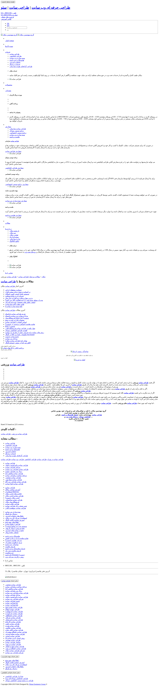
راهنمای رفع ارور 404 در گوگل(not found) (20, 334)
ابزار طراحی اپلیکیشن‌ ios (14, 676)
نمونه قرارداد (14, 237)
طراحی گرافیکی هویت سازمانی (21, 66)
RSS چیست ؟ (10, 326)
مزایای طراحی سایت (12, 467)
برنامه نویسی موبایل (17, 131)
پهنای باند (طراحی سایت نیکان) (16, 341)
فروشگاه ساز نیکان (12, 502)
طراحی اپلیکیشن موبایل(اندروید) (16, 678)
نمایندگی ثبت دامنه (11, 544)
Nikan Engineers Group (37, 684)
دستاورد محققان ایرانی (13, 290)
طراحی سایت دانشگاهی (13, 616)
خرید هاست (9, 553)
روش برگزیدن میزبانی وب (14, 557)
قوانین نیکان (14, 235)
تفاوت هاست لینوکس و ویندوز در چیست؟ (20, 324)
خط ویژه (9, 15)
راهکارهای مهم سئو (12, 522)
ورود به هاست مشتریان (13, 542)
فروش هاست (10, 547)
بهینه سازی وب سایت (17, 58)
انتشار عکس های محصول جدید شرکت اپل (20, 302)
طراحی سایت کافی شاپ (14, 630)
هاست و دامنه (14, 137)
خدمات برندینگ (15, 64)
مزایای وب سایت (11, 339)
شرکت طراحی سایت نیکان (15, 650)
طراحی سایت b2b (11, 605)
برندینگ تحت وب (30, 252)
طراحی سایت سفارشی (13, 480)
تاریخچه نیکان (14, 231)
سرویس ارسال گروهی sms (14, 528)
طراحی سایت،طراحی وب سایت (16, 469)
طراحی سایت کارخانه (13, 622)
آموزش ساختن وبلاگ (12, 490)
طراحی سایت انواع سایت (14, 484)
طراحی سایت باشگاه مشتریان (16, 632)
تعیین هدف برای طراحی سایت (16, 506)
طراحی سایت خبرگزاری (14, 613)
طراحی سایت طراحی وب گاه (15, 482)
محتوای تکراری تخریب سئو (14, 320)
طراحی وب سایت (17, 459)
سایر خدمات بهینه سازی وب (10, 656)
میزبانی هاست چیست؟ (13, 540)
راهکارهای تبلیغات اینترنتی (14, 516)
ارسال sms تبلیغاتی (11, 532)
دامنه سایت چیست (12, 337)
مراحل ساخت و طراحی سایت (16, 475)
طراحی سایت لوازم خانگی (14, 646)
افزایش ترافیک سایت (12, 524)
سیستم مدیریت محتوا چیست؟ (16, 526)
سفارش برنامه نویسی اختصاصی (16, 184)
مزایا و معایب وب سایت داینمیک (16, 316)
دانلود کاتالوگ (14, 241)
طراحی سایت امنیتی (12, 636)
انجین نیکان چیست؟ (12, 498)
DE (8, 23)
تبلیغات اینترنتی (15, 62)
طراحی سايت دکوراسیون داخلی (16, 465)
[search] (8, 30)
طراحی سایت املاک (12, 609)
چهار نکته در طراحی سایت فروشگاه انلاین (20, 328)
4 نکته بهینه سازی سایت (13, 306)
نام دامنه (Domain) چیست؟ (15, 555)
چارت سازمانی (15, 239)
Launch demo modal (8, 2)
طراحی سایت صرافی (13, 618)
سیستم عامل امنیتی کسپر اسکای (17, 294)
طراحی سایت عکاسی (13, 628)
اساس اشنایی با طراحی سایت (16, 322)
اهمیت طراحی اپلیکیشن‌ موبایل (16, 330)
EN (8, 25)
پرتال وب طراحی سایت (13, 471)
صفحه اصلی (9, 40)
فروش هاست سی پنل (13, 551)
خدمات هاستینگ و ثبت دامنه (15, 549)
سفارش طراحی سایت (13, 151)
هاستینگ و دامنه (67, 415)
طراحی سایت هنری (12, 626)
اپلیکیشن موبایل (84, 417)
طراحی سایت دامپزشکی (14, 620)
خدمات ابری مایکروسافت (14, 296)
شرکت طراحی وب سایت (14, 599)
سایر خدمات (10, 581)
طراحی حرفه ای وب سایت (51, 7)
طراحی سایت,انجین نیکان (14, 496)
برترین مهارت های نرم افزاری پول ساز (19, 298)
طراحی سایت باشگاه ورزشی (15, 648)
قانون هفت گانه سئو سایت (14, 304)
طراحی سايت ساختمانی (13, 500)
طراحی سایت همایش (12, 640)
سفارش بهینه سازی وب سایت (16, 201)
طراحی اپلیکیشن (16, 56)
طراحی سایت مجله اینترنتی (15, 634)
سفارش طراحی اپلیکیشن (14, 168)
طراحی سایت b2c (11, 603)
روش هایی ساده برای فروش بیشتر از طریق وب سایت (24, 332)
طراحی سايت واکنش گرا (14, 473)
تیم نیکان (13, 233)
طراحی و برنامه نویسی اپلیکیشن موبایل (19, 680)
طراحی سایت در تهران (55, 459)
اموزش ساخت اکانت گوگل (14, 520)
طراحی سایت (19, 7)
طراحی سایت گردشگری (14, 611)
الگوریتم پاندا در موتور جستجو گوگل (18, 343)
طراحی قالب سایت (12, 504)
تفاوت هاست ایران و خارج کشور (16, 538)
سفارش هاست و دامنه (13, 215)
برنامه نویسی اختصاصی (18, 133)
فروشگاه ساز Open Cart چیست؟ (17, 318)
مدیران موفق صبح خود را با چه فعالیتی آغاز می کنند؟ (24, 300)
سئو (4, 7)
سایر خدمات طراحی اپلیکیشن (11, 672)
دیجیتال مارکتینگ (11, 514)
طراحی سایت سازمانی (18, 129)
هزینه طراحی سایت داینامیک (15, 314)
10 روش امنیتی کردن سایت (15, 638)
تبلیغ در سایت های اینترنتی (14, 530)
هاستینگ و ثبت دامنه (17, 60)
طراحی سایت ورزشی (19, 434)
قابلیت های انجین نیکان (13, 494)
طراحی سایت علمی (12, 624)
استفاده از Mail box (12, 492)
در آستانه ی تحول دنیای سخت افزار (17, 292)
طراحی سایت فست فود (13, 607)
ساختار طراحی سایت (12, 642)
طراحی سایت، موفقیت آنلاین (15, 508)
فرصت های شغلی (7, 17)
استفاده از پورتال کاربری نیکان (16, 518)
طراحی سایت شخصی (13, 478)
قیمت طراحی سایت (12, 601)
